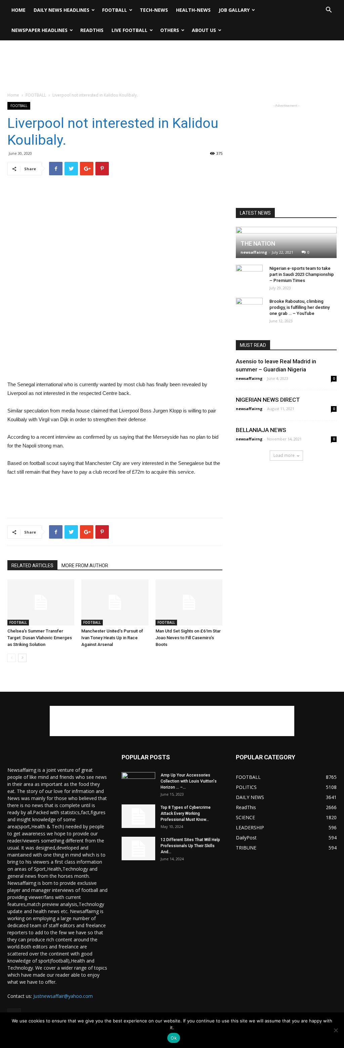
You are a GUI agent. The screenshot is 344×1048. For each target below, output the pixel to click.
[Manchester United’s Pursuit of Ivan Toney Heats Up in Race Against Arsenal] (114, 602)
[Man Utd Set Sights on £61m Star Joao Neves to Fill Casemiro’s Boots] (189, 602)
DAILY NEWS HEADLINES (61, 10)
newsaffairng (254, 252)
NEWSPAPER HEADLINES (39, 30)
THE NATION (258, 243)
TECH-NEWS (154, 10)
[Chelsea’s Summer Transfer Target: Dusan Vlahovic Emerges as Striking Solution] (40, 602)
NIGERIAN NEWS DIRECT (268, 399)
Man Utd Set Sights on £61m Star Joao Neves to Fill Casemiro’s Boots (188, 637)
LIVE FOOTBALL (129, 30)
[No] (335, 1030)
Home (18, 10)
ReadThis (91, 30)
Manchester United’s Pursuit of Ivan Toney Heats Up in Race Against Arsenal (112, 637)
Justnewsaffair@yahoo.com (63, 996)
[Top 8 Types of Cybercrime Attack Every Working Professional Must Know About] (138, 816)
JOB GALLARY (234, 10)
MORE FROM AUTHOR (84, 565)
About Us (204, 30)
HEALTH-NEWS (193, 10)
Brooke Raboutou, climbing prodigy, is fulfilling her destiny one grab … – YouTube (299, 307)
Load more (284, 455)
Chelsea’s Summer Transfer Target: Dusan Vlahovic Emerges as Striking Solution (39, 637)
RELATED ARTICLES (32, 565)
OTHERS (169, 30)
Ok (174, 1038)
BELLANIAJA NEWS (261, 430)
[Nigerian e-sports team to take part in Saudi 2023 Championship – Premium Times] (249, 278)
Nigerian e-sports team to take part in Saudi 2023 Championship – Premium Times (301, 274)
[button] (328, 10)
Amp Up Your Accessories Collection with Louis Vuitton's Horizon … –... (189, 781)
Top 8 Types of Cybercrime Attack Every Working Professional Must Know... (186, 813)
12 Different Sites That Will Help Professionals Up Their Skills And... (190, 845)
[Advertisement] (172, 58)
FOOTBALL (114, 10)
